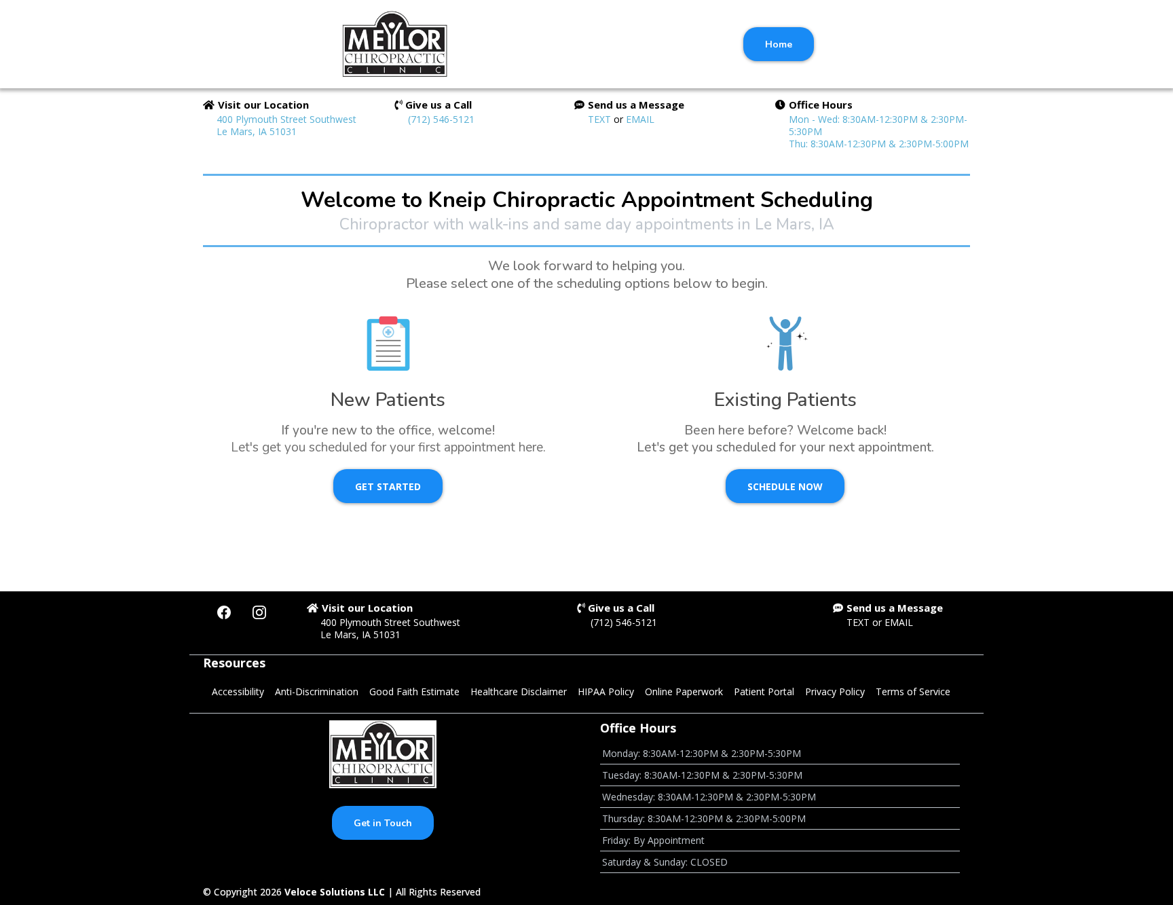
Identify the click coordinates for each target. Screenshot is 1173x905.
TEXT (601, 119)
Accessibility (238, 691)
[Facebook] (224, 612)
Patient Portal (764, 691)
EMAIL (640, 119)
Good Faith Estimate (414, 691)
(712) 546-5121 (441, 119)
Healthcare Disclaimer (518, 691)
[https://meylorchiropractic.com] (395, 44)
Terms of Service (913, 691)
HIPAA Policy (606, 691)
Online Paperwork (684, 691)
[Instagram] (259, 612)
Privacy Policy (835, 691)
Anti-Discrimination (316, 691)
